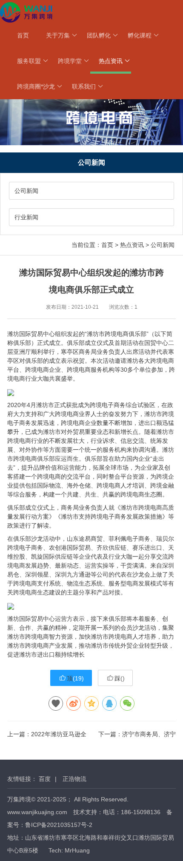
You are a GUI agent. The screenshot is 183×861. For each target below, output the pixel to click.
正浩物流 (74, 778)
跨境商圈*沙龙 (36, 86)
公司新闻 (26, 190)
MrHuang (77, 850)
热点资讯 (111, 60)
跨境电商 (117, 333)
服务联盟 (29, 60)
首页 (23, 35)
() (75, 678)
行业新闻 (26, 217)
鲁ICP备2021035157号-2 (58, 824)
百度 (45, 778)
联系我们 (84, 86)
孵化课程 (140, 35)
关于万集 (58, 35)
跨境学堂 (70, 60)
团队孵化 (99, 35)
